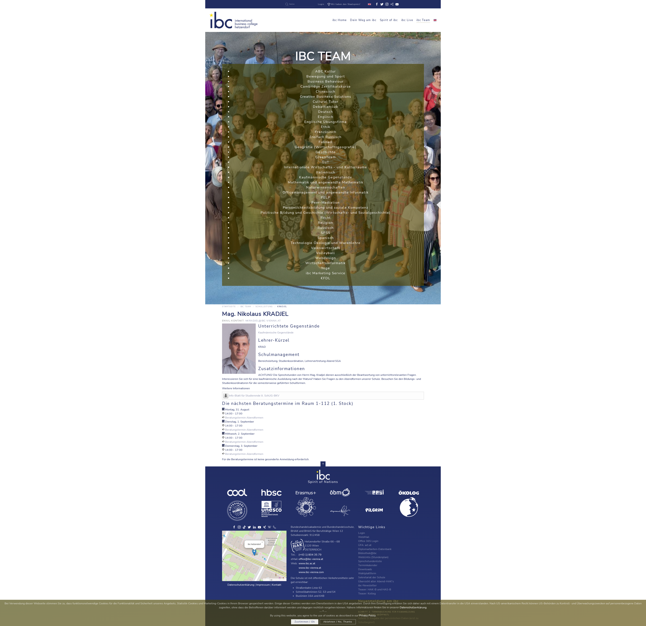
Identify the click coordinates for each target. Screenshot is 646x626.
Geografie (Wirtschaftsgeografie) (325, 147)
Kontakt (276, 585)
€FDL (325, 278)
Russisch (326, 227)
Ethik (325, 127)
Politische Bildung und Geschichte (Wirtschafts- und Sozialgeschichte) (325, 212)
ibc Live (407, 20)
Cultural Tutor (325, 101)
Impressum (263, 585)
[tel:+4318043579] (274, 527)
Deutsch (325, 111)
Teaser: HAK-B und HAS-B (374, 589)
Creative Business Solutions (325, 96)
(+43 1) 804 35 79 (310, 555)
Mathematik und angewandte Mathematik (325, 182)
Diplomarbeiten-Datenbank (374, 549)
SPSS (325, 233)
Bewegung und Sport (325, 76)
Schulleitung (264, 306)
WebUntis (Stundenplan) (373, 557)
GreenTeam (325, 157)
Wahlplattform (367, 573)
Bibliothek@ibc (367, 553)
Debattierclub (325, 106)
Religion (325, 222)
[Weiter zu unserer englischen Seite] (435, 20)
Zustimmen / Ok (305, 621)
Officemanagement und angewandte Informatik (326, 192)
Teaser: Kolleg (367, 593)
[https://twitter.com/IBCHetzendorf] (249, 527)
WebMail (363, 537)
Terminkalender (367, 565)
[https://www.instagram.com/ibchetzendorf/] (239, 527)
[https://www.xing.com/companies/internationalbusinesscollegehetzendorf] (264, 527)
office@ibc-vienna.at (311, 559)
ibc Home (339, 20)
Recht (325, 217)
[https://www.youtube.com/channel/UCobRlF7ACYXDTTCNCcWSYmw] (259, 527)
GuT (325, 162)
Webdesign (325, 258)
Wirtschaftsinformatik (325, 263)
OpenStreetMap (279, 579)
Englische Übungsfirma (325, 122)
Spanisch (325, 238)
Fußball (326, 142)
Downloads (365, 569)
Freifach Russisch (326, 137)
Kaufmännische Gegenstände (325, 177)
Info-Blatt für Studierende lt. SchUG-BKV (254, 395)
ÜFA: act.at (364, 545)
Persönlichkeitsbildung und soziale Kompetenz (325, 207)
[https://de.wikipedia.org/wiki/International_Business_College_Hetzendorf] (269, 527)
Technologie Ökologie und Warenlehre (326, 243)
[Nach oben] (323, 463)
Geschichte (326, 152)
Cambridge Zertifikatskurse (325, 86)
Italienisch (325, 172)
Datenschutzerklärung (240, 585)
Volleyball (325, 253)
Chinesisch (325, 91)
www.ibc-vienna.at (310, 568)
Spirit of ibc (389, 20)
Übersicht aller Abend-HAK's (376, 581)
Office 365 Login (368, 541)
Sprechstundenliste (370, 561)
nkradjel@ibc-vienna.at (263, 320)
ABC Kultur (325, 71)
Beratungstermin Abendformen (244, 418)
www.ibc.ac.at (307, 563)
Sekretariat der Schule (371, 577)
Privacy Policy (367, 615)
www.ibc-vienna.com (311, 572)
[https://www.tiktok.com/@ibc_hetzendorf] (244, 527)
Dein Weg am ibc (363, 20)
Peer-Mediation (325, 202)
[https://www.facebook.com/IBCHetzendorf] (234, 527)
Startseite (229, 306)
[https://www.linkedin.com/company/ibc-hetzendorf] (254, 527)
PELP (325, 197)
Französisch (325, 132)
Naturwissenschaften (325, 187)
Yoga (325, 268)
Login (321, 4)
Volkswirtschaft (325, 248)
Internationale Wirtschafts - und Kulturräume (325, 167)
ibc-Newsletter (367, 585)
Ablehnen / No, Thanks (337, 621)
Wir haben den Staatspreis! (345, 4)
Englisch (325, 117)
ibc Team (423, 20)
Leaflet (266, 579)
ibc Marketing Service (325, 273)
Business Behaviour (326, 81)
